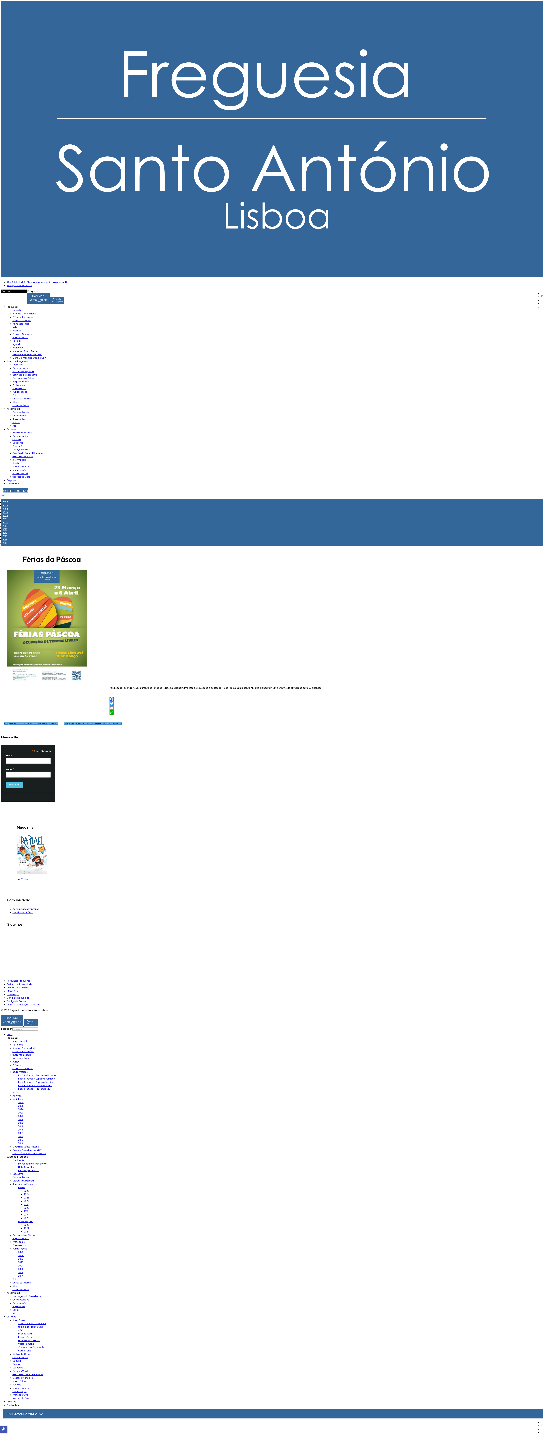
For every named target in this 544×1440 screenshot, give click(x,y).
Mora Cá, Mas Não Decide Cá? (29, 358)
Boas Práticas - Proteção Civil (34, 1089)
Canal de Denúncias (18, 997)
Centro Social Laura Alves (32, 1323)
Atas (15, 402)
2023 (5, 512)
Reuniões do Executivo (24, 375)
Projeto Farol (25, 1337)
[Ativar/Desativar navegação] (3, 495)
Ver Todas (22, 879)
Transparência (20, 405)
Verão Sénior (25, 1350)
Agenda (16, 344)
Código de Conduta (17, 1001)
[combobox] (25, 1029)
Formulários (19, 388)
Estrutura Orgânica (23, 371)
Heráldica (17, 310)
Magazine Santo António (25, 351)
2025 (5, 505)
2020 (5, 522)
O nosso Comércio (22, 334)
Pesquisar (6, 1028)
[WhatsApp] (272, 712)
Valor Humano (26, 1344)
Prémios (17, 330)
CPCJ (21, 1330)
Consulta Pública (21, 398)
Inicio (9, 1034)
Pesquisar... (33, 291)
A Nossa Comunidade (24, 313)
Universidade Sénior (29, 1340)
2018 (5, 529)
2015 (5, 539)
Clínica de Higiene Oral (30, 1327)
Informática (19, 459)
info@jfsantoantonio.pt (19, 285)
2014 (5, 543)
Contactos (13, 483)
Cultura (16, 439)
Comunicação (20, 436)
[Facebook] (272, 699)
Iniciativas (17, 347)
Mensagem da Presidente (32, 1163)
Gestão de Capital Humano (27, 453)
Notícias (17, 341)
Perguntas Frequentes (19, 980)
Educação (17, 446)
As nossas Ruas (20, 324)
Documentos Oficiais (23, 378)
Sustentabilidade (21, 320)
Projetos (11, 480)
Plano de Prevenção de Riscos (23, 1004)
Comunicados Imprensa (25, 909)
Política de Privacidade (19, 984)
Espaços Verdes (21, 449)
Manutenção (19, 470)
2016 (5, 536)
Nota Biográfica (26, 1167)
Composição (19, 415)
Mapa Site (12, 991)
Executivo (17, 364)
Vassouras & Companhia (31, 1347)
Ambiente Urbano (22, 432)
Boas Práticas (20, 337)
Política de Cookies (17, 987)
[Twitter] (542, 296)
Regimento (18, 419)
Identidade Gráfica (22, 912)
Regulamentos (20, 381)
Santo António (20, 1041)
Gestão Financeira (22, 456)
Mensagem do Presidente (26, 1296)
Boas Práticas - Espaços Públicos (36, 1078)
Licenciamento (20, 466)
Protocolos (18, 385)
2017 (5, 532)
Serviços (11, 429)
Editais (16, 395)
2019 (5, 526)
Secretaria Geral (21, 476)
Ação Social (18, 1320)
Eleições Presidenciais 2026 (27, 354)
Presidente (18, 1160)
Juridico (16, 463)
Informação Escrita (28, 1170)
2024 (5, 509)
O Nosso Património (23, 317)
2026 (5, 502)
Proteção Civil (20, 473)
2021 (5, 519)
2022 (5, 515)
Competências (20, 368)
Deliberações (25, 1221)
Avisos (15, 327)
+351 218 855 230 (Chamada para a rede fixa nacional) (37, 282)
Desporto (17, 442)
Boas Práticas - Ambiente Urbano (37, 1075)
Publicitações (19, 391)
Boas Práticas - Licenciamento (35, 1085)
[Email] (272, 708)
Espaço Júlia (25, 1333)
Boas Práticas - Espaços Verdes (35, 1082)
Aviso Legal (13, 994)
